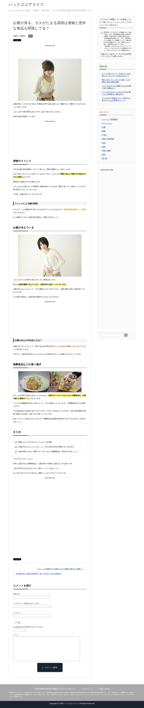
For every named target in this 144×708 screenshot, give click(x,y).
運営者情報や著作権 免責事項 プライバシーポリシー (55, 689)
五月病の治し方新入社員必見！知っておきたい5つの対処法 (38, 574)
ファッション (107, 123)
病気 (30, 36)
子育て (104, 135)
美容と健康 (106, 150)
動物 (104, 131)
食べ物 (104, 158)
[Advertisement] (50, 52)
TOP (20, 10)
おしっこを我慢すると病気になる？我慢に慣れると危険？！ (61, 569)
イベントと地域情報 (109, 119)
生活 (104, 143)
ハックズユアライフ (26, 4)
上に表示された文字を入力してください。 (29, 627)
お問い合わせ (105, 689)
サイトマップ (87, 689)
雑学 (104, 154)
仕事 (104, 127)
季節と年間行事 (108, 139)
